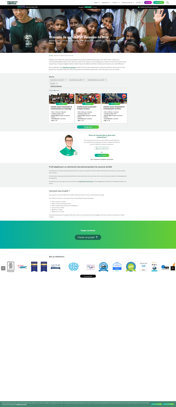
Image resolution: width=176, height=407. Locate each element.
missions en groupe (69, 67)
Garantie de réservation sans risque (149, 7)
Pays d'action (105, 2)
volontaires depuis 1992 (31, 7)
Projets (96, 2)
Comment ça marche (127, 2)
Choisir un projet (86, 237)
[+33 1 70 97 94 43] (75, 153)
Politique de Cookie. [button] (21, 404)
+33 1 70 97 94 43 (103, 148)
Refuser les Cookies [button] (156, 404)
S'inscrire (148, 2)
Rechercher (167, 2)
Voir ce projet (62, 104)
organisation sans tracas (86, 181)
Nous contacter (159, 2)
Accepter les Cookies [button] (168, 404)
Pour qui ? (115, 2)
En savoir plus (88, 276)
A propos (138, 2)
